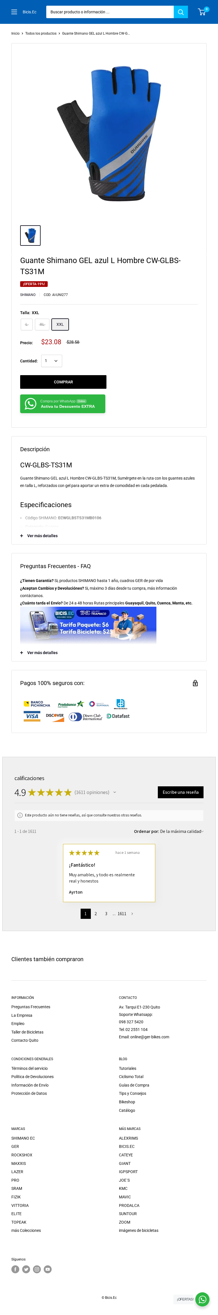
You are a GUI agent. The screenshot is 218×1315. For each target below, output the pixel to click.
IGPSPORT (128, 1171)
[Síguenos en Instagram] (37, 1269)
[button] (114, 792)
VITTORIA (20, 1205)
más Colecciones (26, 1230)
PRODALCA (129, 1205)
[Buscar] (181, 12)
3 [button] (106, 914)
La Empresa (21, 1015)
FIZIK (16, 1197)
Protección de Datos (29, 1093)
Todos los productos (40, 33)
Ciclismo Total (131, 1076)
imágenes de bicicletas (138, 1230)
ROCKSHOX (21, 1155)
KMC (123, 1188)
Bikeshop (127, 1102)
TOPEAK (18, 1222)
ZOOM (124, 1222)
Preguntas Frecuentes (30, 1007)
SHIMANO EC (23, 1138)
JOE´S (124, 1180)
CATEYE (126, 1155)
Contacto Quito (24, 1040)
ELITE (16, 1213)
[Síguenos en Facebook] (15, 1269)
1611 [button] (122, 914)
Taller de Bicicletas (27, 1032)
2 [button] (96, 914)
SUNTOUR (128, 1213)
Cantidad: (29, 361)
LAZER (17, 1171)
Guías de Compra (134, 1085)
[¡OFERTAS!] (202, 1299)
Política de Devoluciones (32, 1076)
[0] (202, 12)
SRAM (16, 1188)
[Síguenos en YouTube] (48, 1269)
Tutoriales (127, 1068)
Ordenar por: (146, 831)
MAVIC (125, 1197)
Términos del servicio (29, 1068)
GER (15, 1146)
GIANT (125, 1163)
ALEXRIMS (128, 1138)
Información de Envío (30, 1085)
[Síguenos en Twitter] (26, 1269)
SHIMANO (27, 295)
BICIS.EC (127, 1146)
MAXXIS (18, 1163)
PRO (15, 1180)
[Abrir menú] (14, 12)
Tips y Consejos (132, 1093)
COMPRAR (63, 382)
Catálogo (127, 1110)
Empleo (17, 1023)
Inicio (15, 33)
